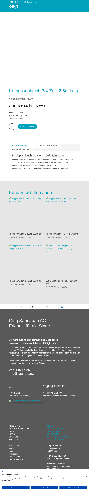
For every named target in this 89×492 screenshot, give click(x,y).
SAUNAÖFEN (52, 434)
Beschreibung (19, 145)
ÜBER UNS (14, 437)
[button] (22, 307)
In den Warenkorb (27, 126)
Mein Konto (14, 446)
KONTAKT (13, 440)
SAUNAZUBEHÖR (54, 440)
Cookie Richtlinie (16, 459)
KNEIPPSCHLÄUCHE (56, 431)
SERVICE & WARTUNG (19, 429)
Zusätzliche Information (45, 145)
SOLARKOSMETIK (54, 429)
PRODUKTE (14, 426)
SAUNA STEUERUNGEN (57, 437)
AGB (11, 448)
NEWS (12, 434)
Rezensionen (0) (20, 149)
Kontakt (12, 451)
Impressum (14, 454)
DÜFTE (49, 426)
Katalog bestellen (54, 386)
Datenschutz (14, 457)
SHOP (11, 431)
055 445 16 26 (15, 2)
